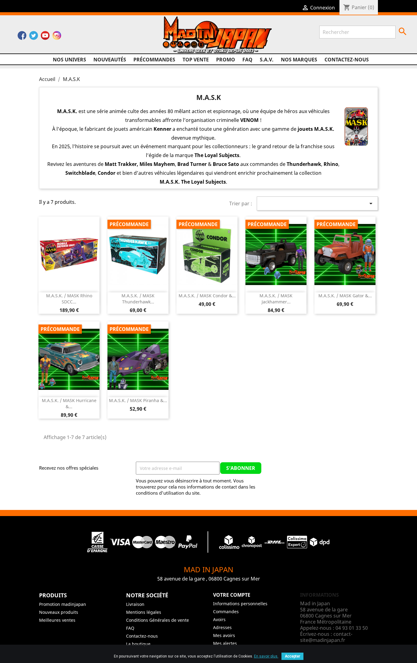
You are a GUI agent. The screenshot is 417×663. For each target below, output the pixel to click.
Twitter (33, 37)
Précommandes (154, 59)
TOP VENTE (196, 59)
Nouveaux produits (58, 612)
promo (225, 59)
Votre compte (231, 595)
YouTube (45, 37)
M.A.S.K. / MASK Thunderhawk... (137, 299)
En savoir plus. (266, 656)
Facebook (22, 37)
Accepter (292, 656)
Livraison (135, 604)
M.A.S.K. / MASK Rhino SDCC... (69, 299)
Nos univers (69, 59)
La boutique (138, 644)
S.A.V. (267, 59)
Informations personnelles (240, 603)
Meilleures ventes (57, 620)
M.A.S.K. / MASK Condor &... (207, 296)
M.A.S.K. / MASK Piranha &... (138, 400)
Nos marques (299, 59)
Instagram (56, 37)
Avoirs (219, 619)
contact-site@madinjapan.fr (326, 637)
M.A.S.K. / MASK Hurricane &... (69, 403)
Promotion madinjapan (62, 604)
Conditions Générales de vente (157, 620)
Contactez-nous (347, 59)
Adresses (222, 627)
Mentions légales (143, 612)
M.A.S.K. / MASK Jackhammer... (275, 299)
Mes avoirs (224, 635)
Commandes (226, 611)
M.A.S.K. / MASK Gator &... (345, 296)
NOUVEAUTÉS (109, 59)
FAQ (247, 59)
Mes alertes (225, 643)
